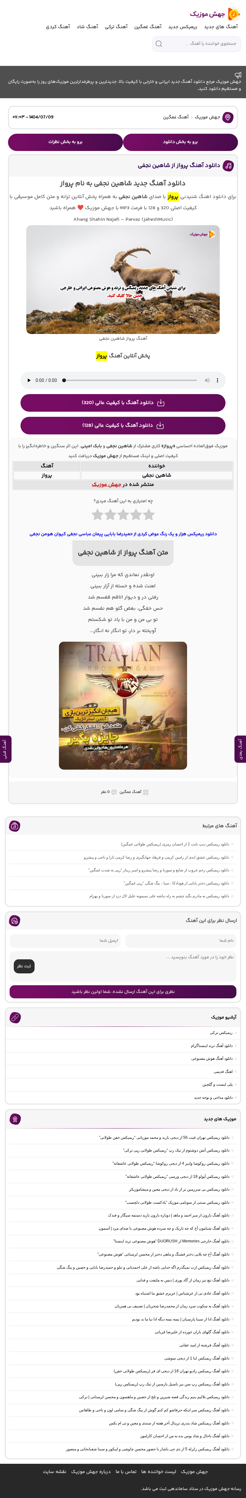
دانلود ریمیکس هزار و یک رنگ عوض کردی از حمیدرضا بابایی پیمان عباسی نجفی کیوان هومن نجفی (123, 534)
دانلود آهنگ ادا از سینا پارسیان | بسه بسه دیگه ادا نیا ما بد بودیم (180, 1319)
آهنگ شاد (87, 27)
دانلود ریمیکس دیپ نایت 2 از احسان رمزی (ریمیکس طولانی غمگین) (175, 844)
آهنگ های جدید (221, 27)
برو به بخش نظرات (65, 142)
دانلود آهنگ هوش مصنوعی (212, 1058)
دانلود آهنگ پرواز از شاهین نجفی (179, 165)
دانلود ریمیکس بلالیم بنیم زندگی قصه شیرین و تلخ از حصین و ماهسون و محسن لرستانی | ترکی (154, 1397)
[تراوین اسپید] (123, 773)
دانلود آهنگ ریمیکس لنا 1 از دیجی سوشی (196, 1358)
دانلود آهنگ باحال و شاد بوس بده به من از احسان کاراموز (184, 1436)
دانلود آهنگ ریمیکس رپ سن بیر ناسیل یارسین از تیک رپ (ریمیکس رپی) (172, 1384)
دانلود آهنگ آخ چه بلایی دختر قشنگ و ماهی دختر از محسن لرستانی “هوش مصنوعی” (163, 1254)
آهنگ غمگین (147, 27)
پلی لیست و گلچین (217, 1084)
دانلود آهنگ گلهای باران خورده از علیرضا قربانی (192, 1332)
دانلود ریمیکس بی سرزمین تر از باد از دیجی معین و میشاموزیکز (179, 1189)
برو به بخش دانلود (180, 142)
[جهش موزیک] (211, 14)
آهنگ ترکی (116, 27)
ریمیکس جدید (182, 27)
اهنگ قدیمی (223, 1071)
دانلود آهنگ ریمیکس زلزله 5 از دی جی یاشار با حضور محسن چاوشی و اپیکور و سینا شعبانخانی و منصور (147, 1449)
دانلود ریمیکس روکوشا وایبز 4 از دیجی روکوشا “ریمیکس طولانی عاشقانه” (170, 1163)
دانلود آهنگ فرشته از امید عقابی (204, 1345)
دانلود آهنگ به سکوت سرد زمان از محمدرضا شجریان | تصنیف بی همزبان (172, 1306)
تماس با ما (126, 1472)
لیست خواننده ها (158, 1472)
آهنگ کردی (58, 27)
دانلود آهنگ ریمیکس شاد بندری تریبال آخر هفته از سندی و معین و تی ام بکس (169, 1423)
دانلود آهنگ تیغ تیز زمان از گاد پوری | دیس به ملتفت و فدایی (182, 1280)
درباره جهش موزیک (91, 1472)
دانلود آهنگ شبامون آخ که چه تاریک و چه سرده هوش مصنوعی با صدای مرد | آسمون (164, 1228)
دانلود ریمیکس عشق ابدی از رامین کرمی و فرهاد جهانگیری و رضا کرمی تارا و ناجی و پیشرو (156, 857)
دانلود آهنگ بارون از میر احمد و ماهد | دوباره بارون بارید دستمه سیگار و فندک (168, 1215)
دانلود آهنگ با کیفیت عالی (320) (118, 403)
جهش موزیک (207, 117)
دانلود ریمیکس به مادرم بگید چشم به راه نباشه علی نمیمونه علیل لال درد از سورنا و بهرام (159, 896)
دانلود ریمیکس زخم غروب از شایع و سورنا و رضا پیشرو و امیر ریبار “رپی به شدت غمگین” (158, 870)
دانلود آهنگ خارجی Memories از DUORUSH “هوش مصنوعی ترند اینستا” (171, 1241)
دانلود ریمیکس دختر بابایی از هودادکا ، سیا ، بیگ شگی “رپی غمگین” (176, 883)
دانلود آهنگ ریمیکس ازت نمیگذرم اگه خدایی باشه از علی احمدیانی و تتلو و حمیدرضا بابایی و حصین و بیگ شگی (143, 1267)
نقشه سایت (54, 1472)
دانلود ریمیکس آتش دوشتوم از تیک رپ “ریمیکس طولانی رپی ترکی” (176, 1150)
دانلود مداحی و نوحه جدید (213, 1097)
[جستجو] (159, 44)
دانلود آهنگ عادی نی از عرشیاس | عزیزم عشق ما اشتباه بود (182, 1293)
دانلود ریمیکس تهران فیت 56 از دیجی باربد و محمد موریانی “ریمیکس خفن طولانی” (164, 1137)
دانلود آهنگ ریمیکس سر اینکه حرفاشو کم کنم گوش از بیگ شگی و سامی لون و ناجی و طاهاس (154, 1410)
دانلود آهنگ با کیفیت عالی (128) (117, 426)
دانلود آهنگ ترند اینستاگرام (212, 1045)
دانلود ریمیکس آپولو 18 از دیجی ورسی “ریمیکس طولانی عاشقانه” (177, 1176)
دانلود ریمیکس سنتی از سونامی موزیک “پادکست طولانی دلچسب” (177, 1202)
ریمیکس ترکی (221, 1032)
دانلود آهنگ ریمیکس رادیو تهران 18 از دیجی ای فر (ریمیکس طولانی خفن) (171, 1371)
